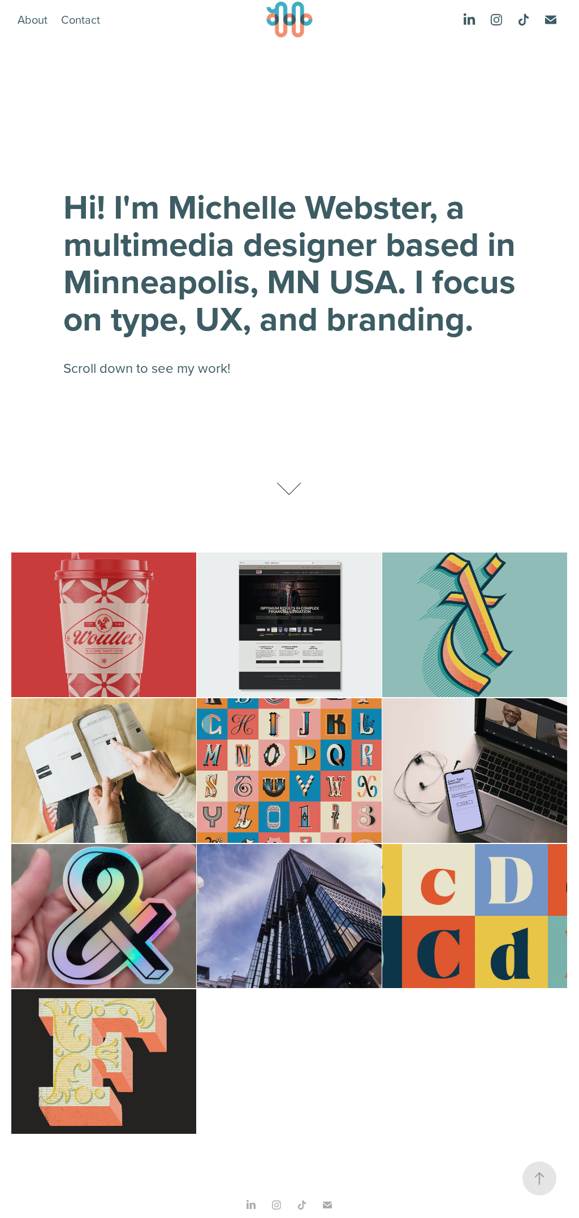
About (32, 19)
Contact (80, 19)
